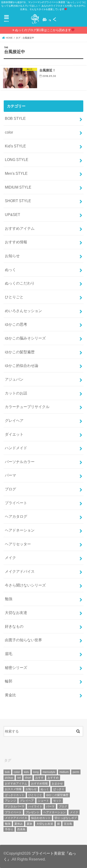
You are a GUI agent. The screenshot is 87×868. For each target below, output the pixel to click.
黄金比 (10, 695)
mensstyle (49, 772)
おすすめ (53, 777)
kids (26, 772)
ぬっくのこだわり (20, 283)
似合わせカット (41, 818)
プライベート (16, 503)
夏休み (18, 823)
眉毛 (8, 654)
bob (7, 772)
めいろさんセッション (23, 311)
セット (57, 800)
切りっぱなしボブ (66, 818)
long (36, 772)
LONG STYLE (16, 159)
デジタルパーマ (14, 806)
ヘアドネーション (20, 530)
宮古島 (68, 823)
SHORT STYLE (18, 201)
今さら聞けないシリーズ (25, 585)
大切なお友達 (16, 612)
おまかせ (57, 783)
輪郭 (8, 681)
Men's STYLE (16, 173)
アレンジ (10, 800)
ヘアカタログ (16, 516)
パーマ (10, 475)
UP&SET (12, 214)
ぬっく (10, 269)
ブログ (10, 489)
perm (76, 772)
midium (64, 772)
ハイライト (35, 806)
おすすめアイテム (20, 228)
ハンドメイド (16, 448)
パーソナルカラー (20, 462)
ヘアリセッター (18, 544)
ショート (43, 800)
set (19, 777)
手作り (9, 829)
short (28, 777)
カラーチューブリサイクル (27, 407)
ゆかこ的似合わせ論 (21, 365)
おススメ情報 (13, 789)
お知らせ (12, 256)
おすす (39, 777)
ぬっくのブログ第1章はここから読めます (43, 30)
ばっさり (58, 789)
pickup (9, 777)
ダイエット (14, 434)
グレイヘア (14, 420)
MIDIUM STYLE (18, 187)
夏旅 (29, 823)
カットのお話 (16, 393)
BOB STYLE (15, 118)
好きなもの (14, 626)
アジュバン (14, 379)
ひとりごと (14, 297)
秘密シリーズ (16, 667)
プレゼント (32, 812)
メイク (10, 557)
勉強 (8, 599)
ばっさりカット (14, 795)
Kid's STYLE (15, 146)
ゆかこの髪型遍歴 (20, 352)
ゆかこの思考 (16, 324)
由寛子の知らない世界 (23, 640)
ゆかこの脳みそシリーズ (25, 338)
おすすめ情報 (16, 242)
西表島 (21, 829)
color (9, 132)
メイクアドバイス (20, 571)
